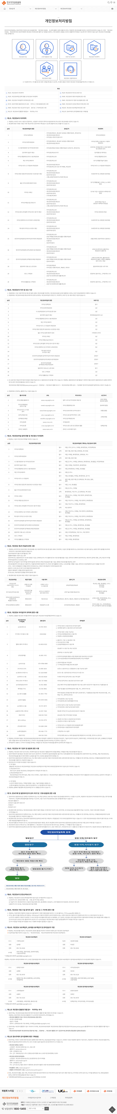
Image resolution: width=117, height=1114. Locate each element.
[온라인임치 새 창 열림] (93, 1091)
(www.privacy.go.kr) (30, 385)
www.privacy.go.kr (79, 1026)
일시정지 (20, 1091)
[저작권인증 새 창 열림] (108, 1091)
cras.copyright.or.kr (47, 426)
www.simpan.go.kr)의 (28, 1077)
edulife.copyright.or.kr (47, 418)
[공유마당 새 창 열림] (32, 1091)
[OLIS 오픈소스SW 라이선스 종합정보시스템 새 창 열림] (48, 1091)
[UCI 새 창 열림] (63, 1091)
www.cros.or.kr (47, 422)
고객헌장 (53, 1098)
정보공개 (12, 9)
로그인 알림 (111, 2)
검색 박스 (108, 2)
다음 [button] (18, 1091)
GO (47, 1108)
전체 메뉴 (114, 2)
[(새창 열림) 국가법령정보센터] (25, 885)
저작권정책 (68, 1098)
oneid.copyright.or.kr (47, 405)
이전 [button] (22, 1091)
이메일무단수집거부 (34, 1098)
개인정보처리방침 (40, 9)
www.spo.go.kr (24, 1068)
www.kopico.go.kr (21, 1060)
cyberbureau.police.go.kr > (34, 1070)
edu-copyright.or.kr (47, 415)
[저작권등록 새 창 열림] (78, 1091)
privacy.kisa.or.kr (21, 1049)
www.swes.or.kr (48, 429)
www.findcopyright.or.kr (48, 411)
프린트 (112, 8)
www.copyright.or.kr (47, 400)
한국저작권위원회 (11, 3)
